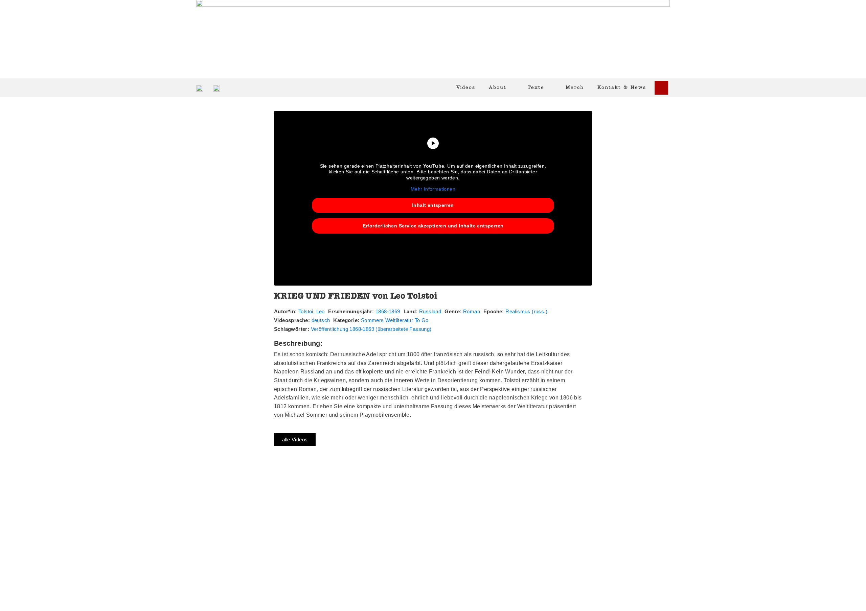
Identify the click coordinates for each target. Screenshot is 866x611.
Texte (536, 87)
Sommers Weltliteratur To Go (395, 320)
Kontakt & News (621, 87)
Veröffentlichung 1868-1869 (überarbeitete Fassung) (371, 329)
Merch (575, 87)
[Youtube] (661, 88)
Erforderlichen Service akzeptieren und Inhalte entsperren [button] (433, 225)
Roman (471, 311)
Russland (430, 311)
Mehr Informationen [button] (433, 189)
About (497, 87)
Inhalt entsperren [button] (433, 205)
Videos (465, 87)
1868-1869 (387, 311)
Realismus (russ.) (526, 311)
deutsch (321, 320)
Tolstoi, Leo (311, 311)
